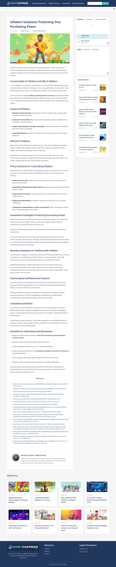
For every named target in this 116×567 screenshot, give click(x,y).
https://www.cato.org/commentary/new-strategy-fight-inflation (32, 391)
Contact (46, 554)
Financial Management (39, 3)
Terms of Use (83, 549)
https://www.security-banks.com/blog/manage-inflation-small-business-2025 (36, 399)
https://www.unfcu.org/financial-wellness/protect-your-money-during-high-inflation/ (39, 424)
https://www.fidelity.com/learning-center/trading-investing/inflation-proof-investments (39, 389)
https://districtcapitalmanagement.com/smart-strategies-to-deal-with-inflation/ (37, 412)
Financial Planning (78, 3)
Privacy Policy (83, 552)
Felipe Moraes (24, 31)
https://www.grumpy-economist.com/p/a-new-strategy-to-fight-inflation (35, 404)
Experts (46, 551)
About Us (47, 549)
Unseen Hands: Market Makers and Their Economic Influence (88, 112)
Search (105, 3)
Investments (66, 3)
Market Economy (54, 3)
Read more (83, 90)
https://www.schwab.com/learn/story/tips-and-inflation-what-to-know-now (36, 401)
